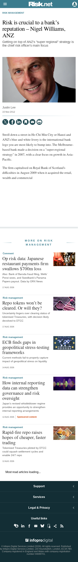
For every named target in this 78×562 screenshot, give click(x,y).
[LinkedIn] (19, 122)
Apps (49, 526)
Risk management (13, 13)
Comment (8, 253)
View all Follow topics (16, 526)
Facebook (29, 526)
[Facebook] (12, 122)
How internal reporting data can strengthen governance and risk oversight (23, 390)
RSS (62, 526)
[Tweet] (5, 122)
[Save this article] (26, 122)
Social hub (55, 526)
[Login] (74, 4)
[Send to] (32, 122)
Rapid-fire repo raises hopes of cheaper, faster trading (24, 437)
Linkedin (22, 526)
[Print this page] (39, 122)
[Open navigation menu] (3, 4)
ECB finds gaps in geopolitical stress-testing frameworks (25, 347)
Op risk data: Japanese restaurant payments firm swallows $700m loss (25, 263)
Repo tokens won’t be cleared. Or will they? (22, 305)
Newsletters (36, 526)
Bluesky (42, 526)
